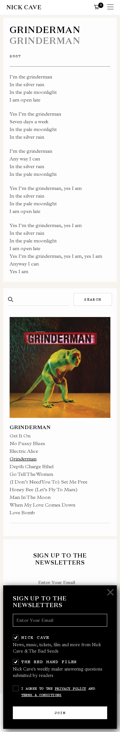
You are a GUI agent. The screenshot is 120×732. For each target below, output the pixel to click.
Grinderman (23, 459)
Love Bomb (22, 512)
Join (60, 712)
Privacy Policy (70, 688)
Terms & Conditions (41, 694)
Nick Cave (35, 637)
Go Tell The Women (31, 474)
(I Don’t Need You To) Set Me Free (48, 482)
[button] (96, 6)
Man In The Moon (30, 497)
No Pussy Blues (27, 443)
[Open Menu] (110, 7)
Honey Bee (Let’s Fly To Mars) (44, 489)
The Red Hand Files (49, 661)
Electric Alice (24, 451)
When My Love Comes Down (42, 505)
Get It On (20, 436)
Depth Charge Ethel (31, 466)
